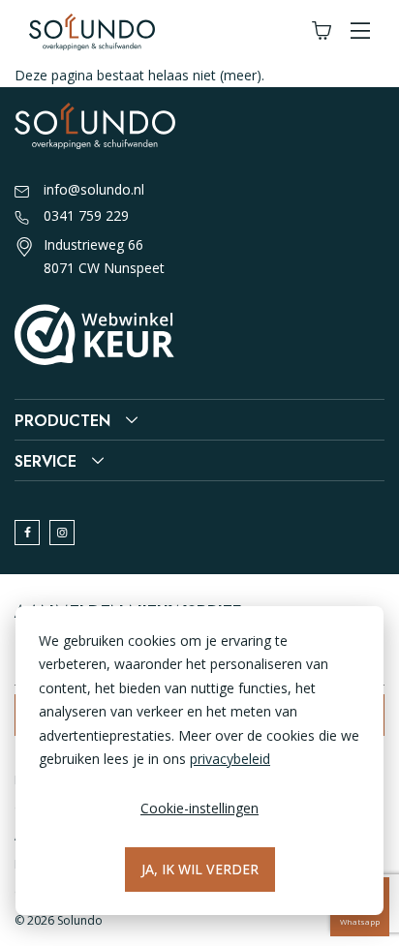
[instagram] (62, 532)
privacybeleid (230, 758)
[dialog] (199, 760)
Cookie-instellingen (199, 808)
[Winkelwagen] (321, 31)
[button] (360, 31)
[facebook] (27, 532)
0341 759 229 (86, 215)
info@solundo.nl (94, 189)
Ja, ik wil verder (200, 869)
